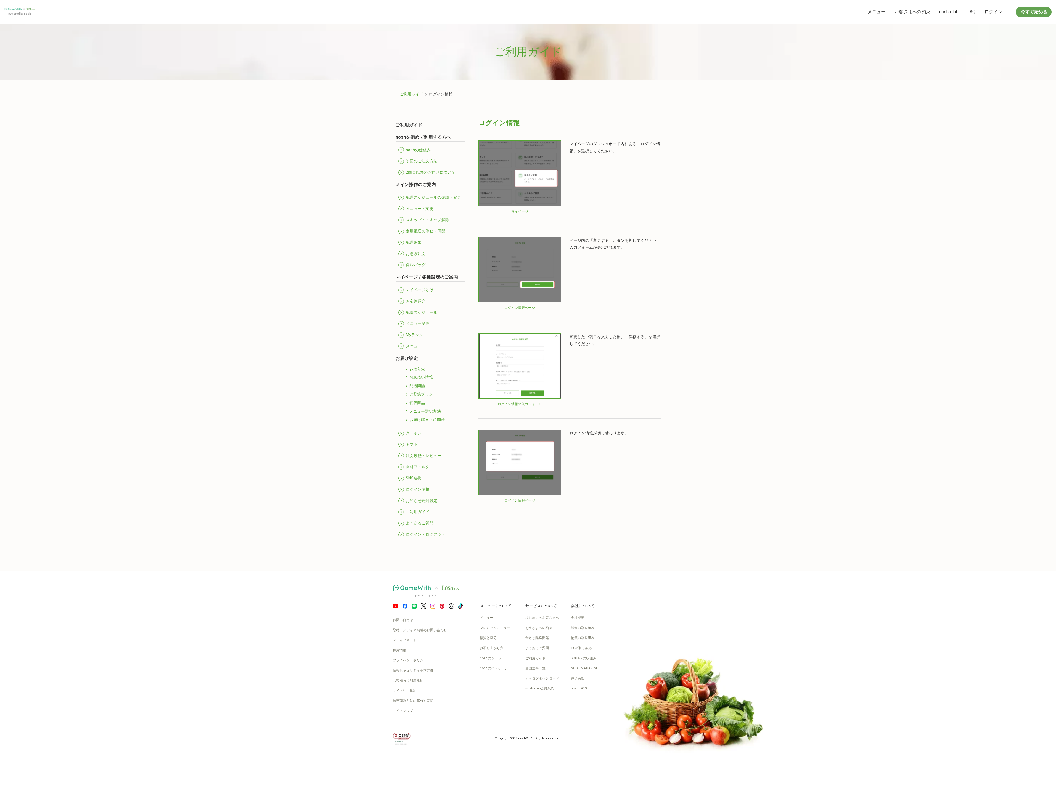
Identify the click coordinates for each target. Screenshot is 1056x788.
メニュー (877, 11)
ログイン (993, 11)
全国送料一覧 (535, 668)
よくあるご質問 (419, 523)
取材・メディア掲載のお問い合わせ (420, 630)
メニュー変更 (418, 323)
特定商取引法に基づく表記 (413, 701)
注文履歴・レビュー (423, 455)
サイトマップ (403, 711)
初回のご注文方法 (421, 161)
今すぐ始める (1033, 11)
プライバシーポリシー (410, 660)
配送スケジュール (421, 312)
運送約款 (577, 678)
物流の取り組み (583, 638)
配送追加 (414, 242)
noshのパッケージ (494, 668)
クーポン (414, 433)
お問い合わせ (403, 620)
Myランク (414, 335)
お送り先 (417, 369)
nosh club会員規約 (539, 688)
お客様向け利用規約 (408, 681)
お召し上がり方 (492, 648)
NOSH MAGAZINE (584, 668)
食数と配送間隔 (537, 638)
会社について (583, 606)
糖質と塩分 (488, 638)
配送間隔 (417, 385)
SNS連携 (414, 478)
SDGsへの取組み (584, 658)
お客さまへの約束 (912, 11)
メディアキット (405, 640)
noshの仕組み (418, 150)
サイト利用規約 (405, 691)
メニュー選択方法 (425, 411)
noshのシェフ (490, 658)
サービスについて (541, 606)
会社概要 (577, 618)
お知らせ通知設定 (421, 500)
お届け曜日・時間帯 (427, 419)
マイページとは (419, 290)
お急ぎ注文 (416, 253)
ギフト (412, 444)
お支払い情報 (421, 377)
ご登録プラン (421, 394)
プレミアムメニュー (495, 628)
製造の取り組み (583, 628)
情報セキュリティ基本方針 (413, 670)
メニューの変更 (419, 208)
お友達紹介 (416, 301)
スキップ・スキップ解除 (427, 219)
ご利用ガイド (412, 94)
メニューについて (495, 606)
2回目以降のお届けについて (431, 172)
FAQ (971, 11)
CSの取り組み (581, 648)
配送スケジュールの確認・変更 (433, 197)
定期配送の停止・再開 (425, 231)
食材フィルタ (418, 467)
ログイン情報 (418, 489)
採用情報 (399, 650)
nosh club (949, 11)
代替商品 (417, 402)
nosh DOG (579, 688)
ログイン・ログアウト (425, 534)
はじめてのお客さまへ (542, 618)
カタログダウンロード (542, 678)
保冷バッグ (416, 264)
